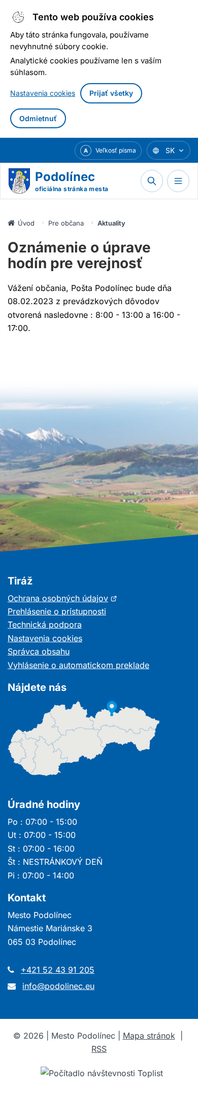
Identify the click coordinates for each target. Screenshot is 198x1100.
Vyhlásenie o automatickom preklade (78, 665)
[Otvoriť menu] (178, 181)
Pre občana (66, 223)
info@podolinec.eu (58, 986)
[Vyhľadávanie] (152, 181)
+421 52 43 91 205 (57, 970)
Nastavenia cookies (42, 93)
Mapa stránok (149, 1036)
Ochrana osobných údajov (62, 598)
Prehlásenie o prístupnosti (57, 611)
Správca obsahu (39, 651)
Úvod (26, 223)
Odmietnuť (38, 118)
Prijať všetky (111, 93)
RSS (99, 1049)
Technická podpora (45, 624)
